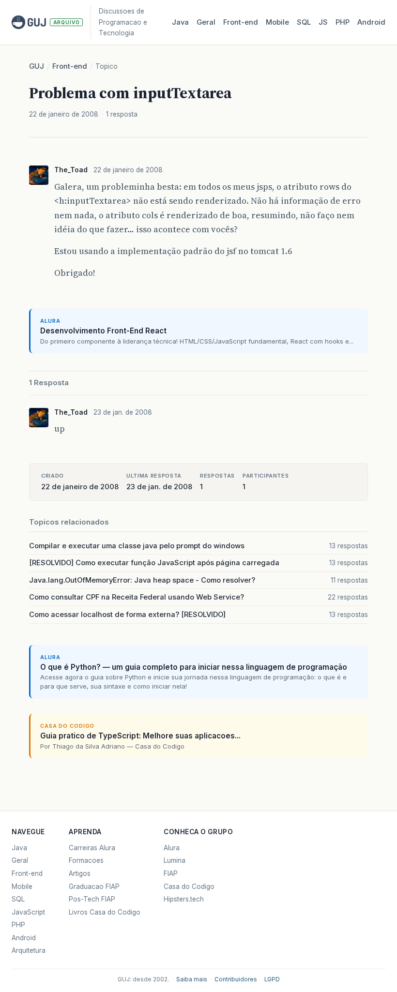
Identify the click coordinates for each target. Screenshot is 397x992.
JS (323, 22)
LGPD (272, 979)
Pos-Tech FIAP (92, 899)
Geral (206, 22)
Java (180, 22)
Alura (172, 848)
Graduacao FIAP (94, 886)
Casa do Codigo (189, 886)
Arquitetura (29, 950)
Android (371, 22)
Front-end (69, 66)
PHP (343, 22)
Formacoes (86, 860)
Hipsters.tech (184, 899)
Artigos (80, 873)
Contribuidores (235, 979)
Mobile (277, 22)
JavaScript (28, 912)
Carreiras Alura (92, 848)
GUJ (36, 66)
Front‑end (240, 22)
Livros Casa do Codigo (104, 912)
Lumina (174, 860)
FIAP (171, 873)
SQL (304, 22)
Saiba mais (191, 979)
